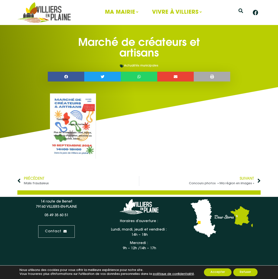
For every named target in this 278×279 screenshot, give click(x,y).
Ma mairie (120, 12)
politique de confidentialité (173, 274)
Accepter (217, 272)
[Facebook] (255, 12)
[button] (240, 10)
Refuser (245, 272)
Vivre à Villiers (175, 12)
